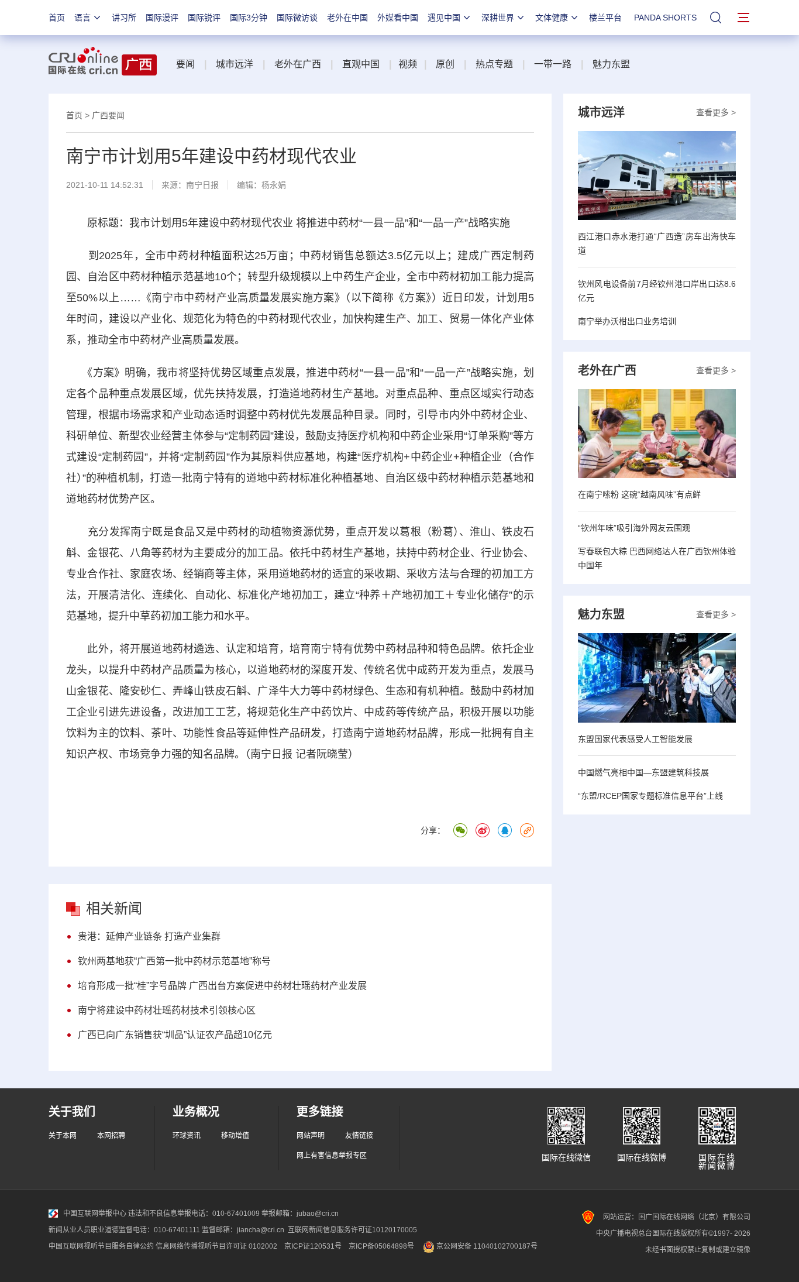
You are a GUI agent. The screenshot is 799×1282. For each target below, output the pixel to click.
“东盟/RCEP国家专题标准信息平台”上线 (650, 795)
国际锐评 (204, 17)
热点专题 (494, 64)
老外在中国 (347, 17)
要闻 (185, 64)
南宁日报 (202, 185)
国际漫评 (162, 17)
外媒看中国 (397, 17)
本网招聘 (111, 1136)
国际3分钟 (248, 17)
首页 (57, 17)
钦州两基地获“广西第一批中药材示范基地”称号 (174, 961)
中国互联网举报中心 (94, 1213)
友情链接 (359, 1136)
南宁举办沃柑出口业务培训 (627, 321)
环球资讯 (187, 1136)
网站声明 (311, 1136)
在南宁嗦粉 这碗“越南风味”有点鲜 (639, 494)
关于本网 (63, 1136)
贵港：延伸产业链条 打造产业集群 (149, 936)
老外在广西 (297, 64)
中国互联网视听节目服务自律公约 (101, 1246)
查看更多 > (716, 112)
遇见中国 (444, 17)
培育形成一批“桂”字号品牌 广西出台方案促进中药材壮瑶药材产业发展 (222, 986)
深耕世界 (497, 17)
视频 (407, 64)
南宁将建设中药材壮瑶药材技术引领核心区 (167, 1010)
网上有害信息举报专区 (332, 1156)
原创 (445, 64)
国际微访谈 (297, 17)
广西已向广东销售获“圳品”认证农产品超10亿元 (175, 1035)
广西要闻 (108, 115)
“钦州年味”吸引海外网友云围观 (634, 527)
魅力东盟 (611, 64)
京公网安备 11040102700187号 (486, 1246)
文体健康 (551, 17)
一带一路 (552, 64)
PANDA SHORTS (665, 17)
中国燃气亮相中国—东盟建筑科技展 (643, 772)
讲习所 (124, 17)
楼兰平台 (605, 17)
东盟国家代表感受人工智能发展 (635, 739)
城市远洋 (234, 64)
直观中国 (361, 64)
